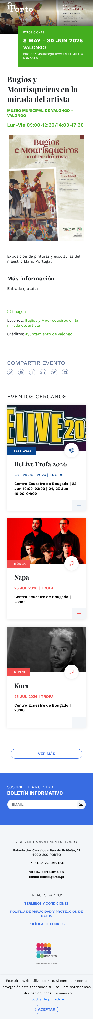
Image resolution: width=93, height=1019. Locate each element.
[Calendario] (65, 372)
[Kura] (79, 722)
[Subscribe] (81, 804)
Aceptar (46, 1009)
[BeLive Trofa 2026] (79, 505)
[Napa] (79, 613)
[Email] (21, 372)
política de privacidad (47, 999)
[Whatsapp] (10, 372)
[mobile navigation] (80, 7)
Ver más (46, 753)
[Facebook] (32, 372)
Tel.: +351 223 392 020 (46, 863)
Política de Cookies (46, 924)
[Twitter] (54, 372)
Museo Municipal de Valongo (38, 110)
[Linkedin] (43, 372)
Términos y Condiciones (46, 903)
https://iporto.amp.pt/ (46, 872)
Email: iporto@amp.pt (46, 877)
